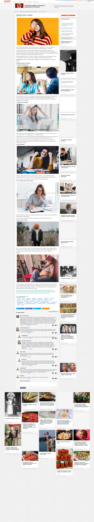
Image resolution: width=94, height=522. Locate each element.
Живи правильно (63, 118)
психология (35, 302)
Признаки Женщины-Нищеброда (66, 176)
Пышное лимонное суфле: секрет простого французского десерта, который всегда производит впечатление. (64, 422)
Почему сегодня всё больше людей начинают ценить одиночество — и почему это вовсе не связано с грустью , (29, 514)
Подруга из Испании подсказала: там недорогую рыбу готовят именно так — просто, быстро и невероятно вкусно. (67, 337)
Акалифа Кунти (25, 335)
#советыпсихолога (46, 293)
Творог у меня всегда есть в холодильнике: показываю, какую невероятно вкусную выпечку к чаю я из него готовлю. (46, 422)
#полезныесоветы (38, 293)
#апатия (32, 293)
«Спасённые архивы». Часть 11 (68, 278)
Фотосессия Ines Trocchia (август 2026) (45, 454)
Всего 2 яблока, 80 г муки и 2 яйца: (63, 442)
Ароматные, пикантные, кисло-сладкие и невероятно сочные (64, 471)
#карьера (40, 290)
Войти (89, 1)
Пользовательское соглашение (66, 37)
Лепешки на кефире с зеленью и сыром (30, 405)
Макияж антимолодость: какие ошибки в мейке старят (68, 374)
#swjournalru (30, 290)
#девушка (54, 291)
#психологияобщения (46, 291)
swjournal (33, 298)
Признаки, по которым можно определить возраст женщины (68, 216)
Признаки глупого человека (42, 11)
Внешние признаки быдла (67, 81)
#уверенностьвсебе (27, 291)
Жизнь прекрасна (63, 46)
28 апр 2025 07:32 (25, 349)
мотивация (26, 301)
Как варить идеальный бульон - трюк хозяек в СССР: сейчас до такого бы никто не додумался (47, 404)
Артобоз (62, 282)
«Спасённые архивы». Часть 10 (13, 418)
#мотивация (48, 290)
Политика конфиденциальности (67, 38)
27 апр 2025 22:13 (23, 378)
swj (23, 298)
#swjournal (26, 290)
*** (61, 21)
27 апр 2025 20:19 (25, 338)
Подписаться (68, 15)
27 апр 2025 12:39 (23, 325)
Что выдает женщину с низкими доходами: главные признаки (67, 31)
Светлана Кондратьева (24, 327)
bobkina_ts (22, 375)
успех (23, 304)
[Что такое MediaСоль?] (92, 0)
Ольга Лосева (23, 351)
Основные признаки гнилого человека (67, 74)
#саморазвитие (19, 291)
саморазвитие (20, 303)
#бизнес (43, 290)
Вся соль (16, 11)
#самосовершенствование (36, 291)
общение (38, 301)
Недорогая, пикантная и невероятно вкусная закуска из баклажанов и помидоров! (81, 463)
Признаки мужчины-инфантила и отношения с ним (68, 196)
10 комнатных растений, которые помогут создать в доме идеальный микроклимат (81, 405)
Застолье (62, 301)
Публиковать (23, 387)
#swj (23, 290)
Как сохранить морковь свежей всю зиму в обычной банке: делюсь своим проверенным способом (68, 316)
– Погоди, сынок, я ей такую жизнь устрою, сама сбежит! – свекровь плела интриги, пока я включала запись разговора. (67, 24)
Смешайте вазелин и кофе (46, 499)
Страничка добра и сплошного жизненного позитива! (34, 6)
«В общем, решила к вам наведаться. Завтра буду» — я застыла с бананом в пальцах (12, 448)
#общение (36, 290)
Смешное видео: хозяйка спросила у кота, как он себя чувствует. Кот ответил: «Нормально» (67, 34)
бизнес (23, 299)
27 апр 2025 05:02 (23, 332)
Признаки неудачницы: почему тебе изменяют (68, 167)
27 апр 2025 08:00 (25, 365)
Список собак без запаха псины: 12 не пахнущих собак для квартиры (68, 28)
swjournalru (46, 298)
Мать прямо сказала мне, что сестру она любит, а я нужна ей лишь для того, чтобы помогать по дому (13, 481)
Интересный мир (63, 180)
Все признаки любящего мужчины (66, 140)
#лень (17, 293)
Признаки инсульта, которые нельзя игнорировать (67, 90)
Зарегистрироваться (83, 1)
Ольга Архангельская (24, 315)
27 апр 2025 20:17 (23, 372)
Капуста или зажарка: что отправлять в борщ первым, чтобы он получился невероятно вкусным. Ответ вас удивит (29, 426)
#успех (52, 290)
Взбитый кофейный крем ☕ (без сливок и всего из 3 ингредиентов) (67, 296)
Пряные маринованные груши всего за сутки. (81, 493)
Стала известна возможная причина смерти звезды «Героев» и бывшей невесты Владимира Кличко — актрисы (81, 443)
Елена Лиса (24, 359)
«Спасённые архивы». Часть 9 (64, 504)
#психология (19, 290)
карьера (45, 299)
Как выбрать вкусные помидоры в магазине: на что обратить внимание (29, 463)
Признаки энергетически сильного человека (66, 42)
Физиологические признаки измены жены (67, 242)
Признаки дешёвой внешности (68, 114)
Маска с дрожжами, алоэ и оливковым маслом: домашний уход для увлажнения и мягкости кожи (30, 483)
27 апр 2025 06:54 (23, 356)
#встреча (28, 293)
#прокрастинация (22, 293)
